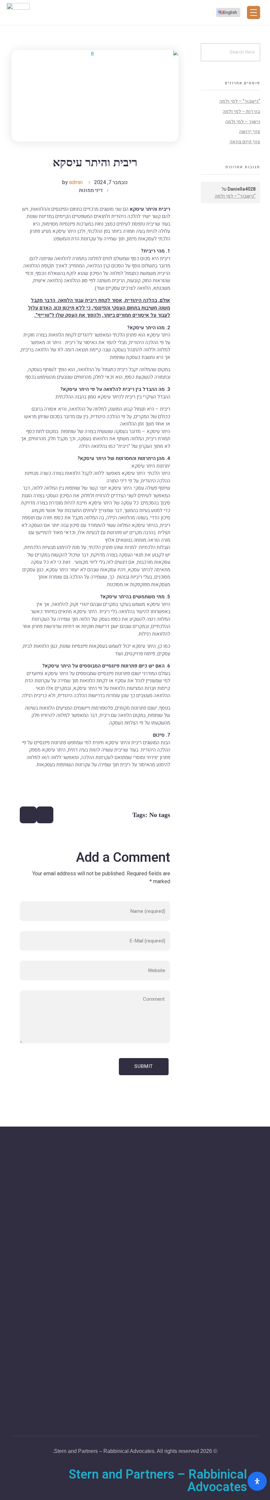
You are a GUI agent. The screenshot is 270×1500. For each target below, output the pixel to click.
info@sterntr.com (238, 1276)
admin (76, 182)
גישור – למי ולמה (242, 121)
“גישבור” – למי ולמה (239, 101)
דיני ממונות (91, 190)
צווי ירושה (249, 131)
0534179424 (243, 1249)
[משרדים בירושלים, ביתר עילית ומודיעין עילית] (253, 1210)
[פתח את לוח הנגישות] (257, 1481)
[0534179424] (254, 1238)
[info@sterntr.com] (254, 1265)
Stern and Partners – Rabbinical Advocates (158, 1480)
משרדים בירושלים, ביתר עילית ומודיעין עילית (211, 1222)
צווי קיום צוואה (245, 141)
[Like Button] (45, 814)
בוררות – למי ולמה (241, 111)
